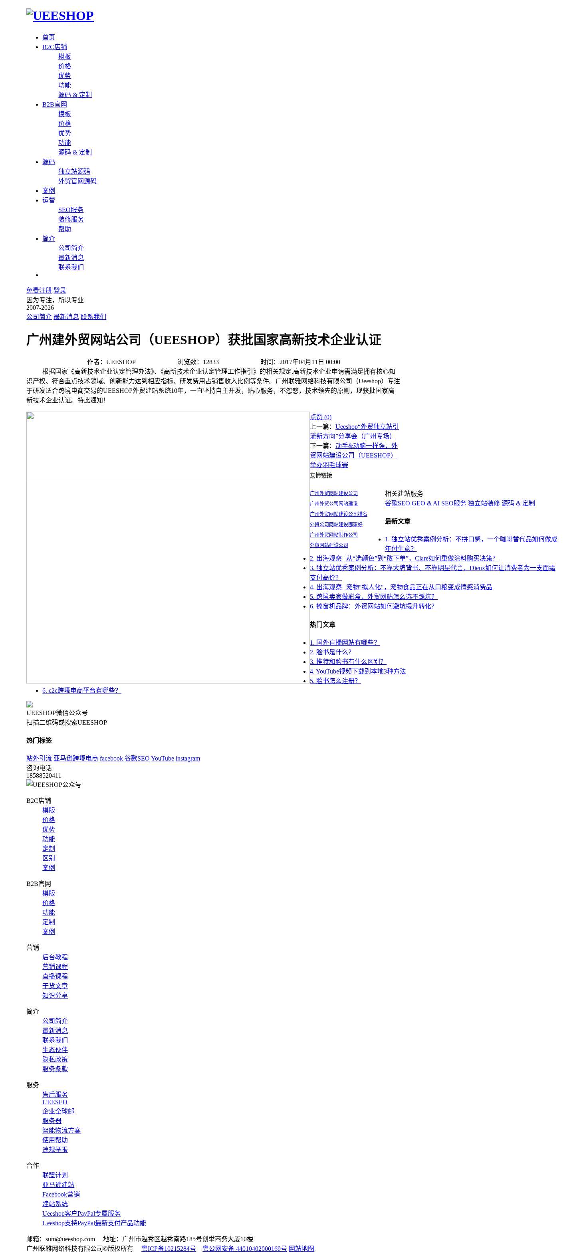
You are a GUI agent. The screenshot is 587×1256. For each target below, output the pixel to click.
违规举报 (55, 1149)
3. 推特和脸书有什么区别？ (348, 661)
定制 (48, 848)
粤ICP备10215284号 (168, 1248)
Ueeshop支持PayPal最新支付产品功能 (94, 1223)
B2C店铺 (54, 47)
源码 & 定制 (75, 94)
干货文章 (55, 986)
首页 (48, 37)
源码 (48, 161)
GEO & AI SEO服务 (439, 503)
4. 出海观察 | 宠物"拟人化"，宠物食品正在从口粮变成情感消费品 (401, 587)
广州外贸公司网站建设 (334, 504)
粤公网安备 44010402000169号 (244, 1248)
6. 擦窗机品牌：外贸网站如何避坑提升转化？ (374, 606)
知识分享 (55, 995)
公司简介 (71, 248)
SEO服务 (70, 209)
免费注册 (39, 290)
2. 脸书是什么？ (332, 652)
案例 (48, 190)
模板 (64, 56)
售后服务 (55, 1094)
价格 (64, 66)
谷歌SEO (397, 503)
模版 (48, 810)
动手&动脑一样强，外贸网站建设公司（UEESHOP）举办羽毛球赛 (354, 455)
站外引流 (39, 758)
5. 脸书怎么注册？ (335, 681)
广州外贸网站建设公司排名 (338, 514)
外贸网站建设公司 (329, 545)
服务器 (51, 1120)
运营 (48, 200)
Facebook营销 (61, 1194)
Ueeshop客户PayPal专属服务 (81, 1213)
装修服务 (71, 219)
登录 (60, 290)
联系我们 (71, 267)
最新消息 (71, 257)
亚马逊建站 (58, 1184)
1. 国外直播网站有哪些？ (345, 642)
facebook (111, 758)
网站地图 (301, 1248)
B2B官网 (54, 104)
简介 (48, 238)
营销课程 (55, 966)
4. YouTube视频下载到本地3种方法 (358, 671)
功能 (64, 85)
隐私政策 (55, 1059)
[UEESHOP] (60, 15)
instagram (188, 758)
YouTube (162, 758)
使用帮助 (55, 1140)
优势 (64, 75)
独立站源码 (74, 171)
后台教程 (55, 957)
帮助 (64, 229)
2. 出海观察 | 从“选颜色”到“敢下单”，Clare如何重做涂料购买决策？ (404, 558)
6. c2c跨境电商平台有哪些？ (81, 690)
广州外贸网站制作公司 (334, 535)
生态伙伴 (55, 1049)
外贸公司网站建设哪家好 (336, 524)
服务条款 (55, 1069)
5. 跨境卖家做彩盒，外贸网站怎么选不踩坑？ (374, 596)
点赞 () (320, 417)
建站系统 (55, 1204)
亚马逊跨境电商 (76, 758)
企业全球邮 (58, 1111)
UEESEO (54, 1102)
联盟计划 (55, 1175)
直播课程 (55, 976)
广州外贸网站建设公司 (334, 493)
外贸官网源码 (77, 181)
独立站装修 (484, 503)
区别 (48, 858)
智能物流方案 (61, 1130)
